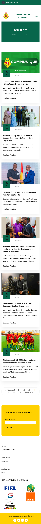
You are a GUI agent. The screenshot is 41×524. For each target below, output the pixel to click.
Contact (3, 472)
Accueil (3, 446)
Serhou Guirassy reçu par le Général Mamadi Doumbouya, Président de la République (18, 138)
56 (14, 393)
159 (20, 393)
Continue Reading (9, 98)
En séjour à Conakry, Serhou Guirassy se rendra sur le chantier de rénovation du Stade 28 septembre (19, 249)
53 (29, 390)
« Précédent (10, 390)
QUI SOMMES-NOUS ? (8, 450)
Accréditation (5, 469)
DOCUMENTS (5, 461)
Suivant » (29, 393)
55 (9, 393)
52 (24, 390)
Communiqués (5, 458)
